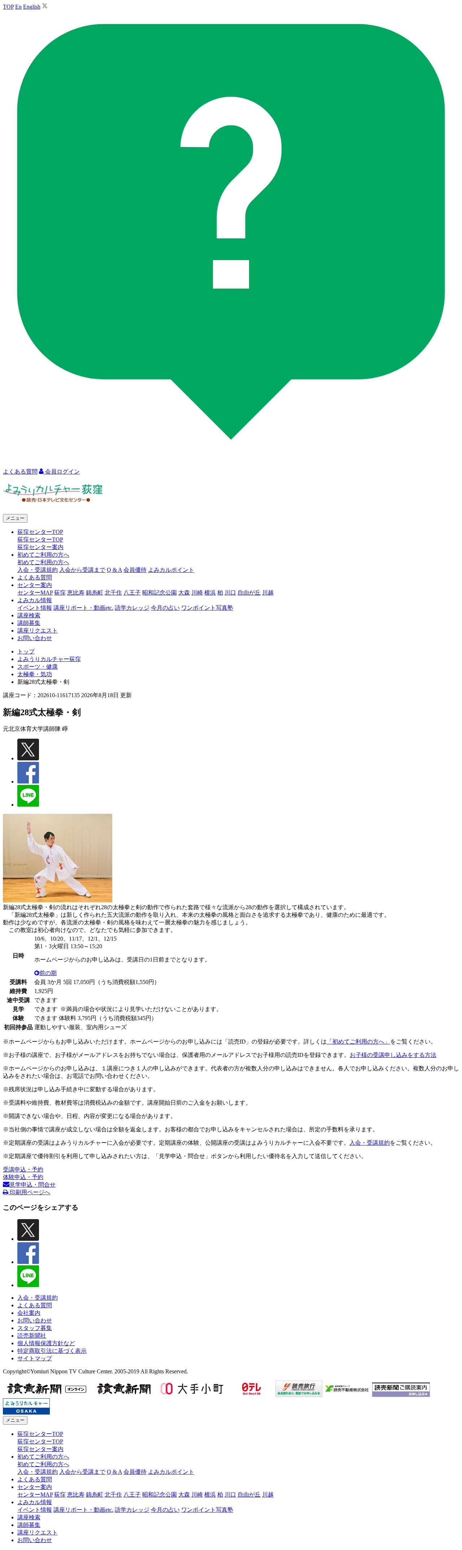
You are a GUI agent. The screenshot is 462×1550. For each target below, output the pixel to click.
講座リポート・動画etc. (83, 608)
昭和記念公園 (159, 593)
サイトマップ (34, 1358)
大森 (184, 593)
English (31, 7)
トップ (26, 651)
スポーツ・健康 (37, 667)
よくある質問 (34, 577)
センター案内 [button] (34, 585)
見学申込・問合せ (32, 1185)
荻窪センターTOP (40, 539)
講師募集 (28, 623)
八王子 (132, 593)
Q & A (114, 570)
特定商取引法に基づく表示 (52, 1351)
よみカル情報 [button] (34, 600)
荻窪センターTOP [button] (40, 532)
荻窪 (60, 593)
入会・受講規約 (37, 570)
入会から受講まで (82, 570)
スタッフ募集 (34, 1328)
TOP (8, 7)
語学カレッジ (132, 608)
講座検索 (28, 615)
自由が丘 (249, 593)
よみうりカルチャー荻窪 (49, 659)
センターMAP (35, 593)
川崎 (197, 593)
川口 (230, 593)
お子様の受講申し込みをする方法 (393, 1055)
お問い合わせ (34, 638)
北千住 (113, 593)
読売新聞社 (31, 1336)
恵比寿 (75, 593)
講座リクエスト (37, 630)
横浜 (210, 593)
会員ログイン (62, 472)
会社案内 (28, 1313)
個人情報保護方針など (46, 1343)
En (18, 7)
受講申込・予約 (23, 1169)
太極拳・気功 (34, 674)
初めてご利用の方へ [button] (43, 555)
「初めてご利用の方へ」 (358, 1042)
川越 (268, 593)
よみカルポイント (171, 570)
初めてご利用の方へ (43, 562)
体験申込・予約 (23, 1177)
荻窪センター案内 (40, 547)
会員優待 (135, 570)
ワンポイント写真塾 (207, 608)
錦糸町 (94, 593)
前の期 (48, 973)
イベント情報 (34, 608)
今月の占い (165, 608)
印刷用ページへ (29, 1192)
